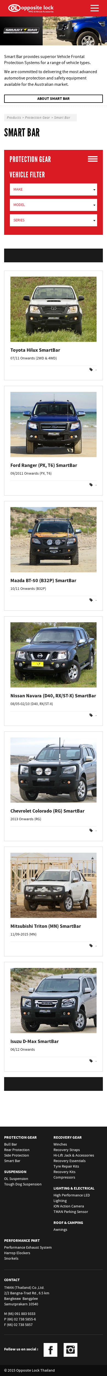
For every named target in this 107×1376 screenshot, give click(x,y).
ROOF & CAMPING (68, 1223)
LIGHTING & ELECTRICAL (74, 1188)
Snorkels (11, 1258)
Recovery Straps (67, 1149)
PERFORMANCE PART (22, 1240)
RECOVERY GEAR (68, 1137)
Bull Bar (10, 1144)
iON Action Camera (69, 1206)
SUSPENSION (15, 1172)
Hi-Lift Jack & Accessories (74, 1155)
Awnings (60, 1229)
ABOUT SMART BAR (53, 98)
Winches (60, 1144)
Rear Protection (17, 1149)
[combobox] (53, 189)
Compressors (64, 1177)
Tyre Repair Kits (66, 1166)
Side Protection (16, 1155)
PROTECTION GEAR (20, 1137)
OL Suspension (16, 1178)
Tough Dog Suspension (23, 1184)
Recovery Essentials (70, 1160)
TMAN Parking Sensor (71, 1211)
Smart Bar (12, 1160)
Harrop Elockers (17, 1253)
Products (14, 117)
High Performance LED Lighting (72, 1198)
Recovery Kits (64, 1171)
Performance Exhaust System (28, 1247)
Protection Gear (37, 117)
